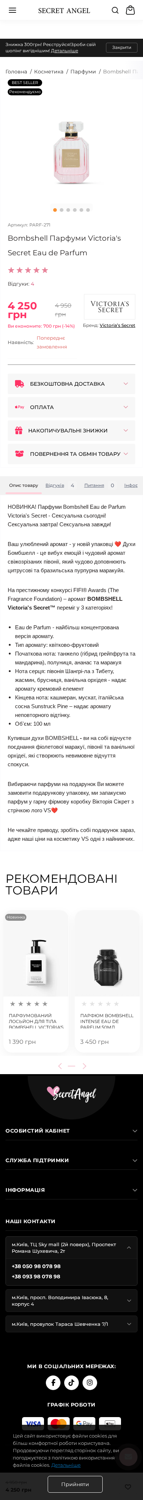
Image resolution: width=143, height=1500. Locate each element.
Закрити (121, 47)
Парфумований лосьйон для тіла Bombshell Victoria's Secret (36, 1020)
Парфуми (83, 71)
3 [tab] (68, 210)
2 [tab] (61, 210)
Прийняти (75, 1484)
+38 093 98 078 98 (36, 1276)
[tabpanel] (71, 138)
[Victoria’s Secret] (109, 307)
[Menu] (12, 10)
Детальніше (64, 50)
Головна (16, 71)
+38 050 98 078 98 (36, 1266)
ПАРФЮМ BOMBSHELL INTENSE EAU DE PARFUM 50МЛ (106, 1020)
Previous (61, 1066)
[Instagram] (89, 1382)
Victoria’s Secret (117, 325)
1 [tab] (55, 210)
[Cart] (131, 10)
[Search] (115, 10)
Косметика (48, 71)
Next (83, 1066)
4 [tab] (75, 210)
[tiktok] (71, 1382)
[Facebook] (53, 1382)
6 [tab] (88, 210)
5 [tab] (81, 210)
